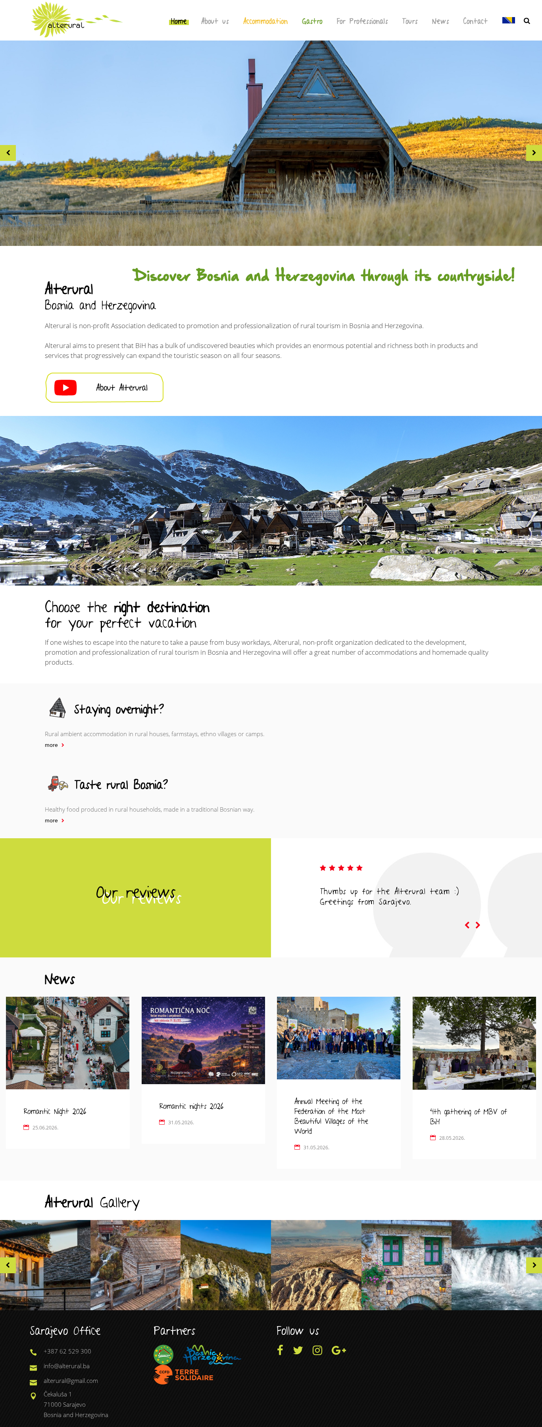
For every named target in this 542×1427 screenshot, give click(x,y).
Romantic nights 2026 (191, 1105)
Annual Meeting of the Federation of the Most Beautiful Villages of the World (331, 1115)
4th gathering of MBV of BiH (468, 1115)
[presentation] (467, 926)
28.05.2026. (452, 1138)
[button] (8, 153)
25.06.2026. (45, 1127)
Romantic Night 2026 (54, 1110)
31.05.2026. (181, 1122)
